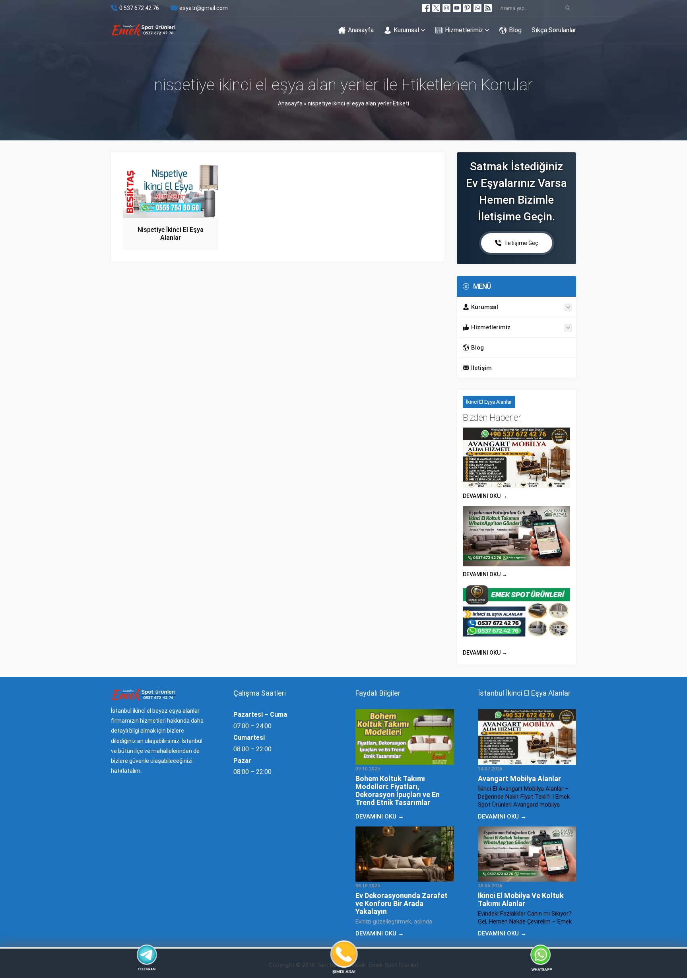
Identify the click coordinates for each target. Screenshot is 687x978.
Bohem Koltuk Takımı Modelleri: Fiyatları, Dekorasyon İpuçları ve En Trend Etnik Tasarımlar (397, 790)
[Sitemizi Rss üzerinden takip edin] (488, 8)
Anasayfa (290, 103)
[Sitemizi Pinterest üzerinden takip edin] (467, 8)
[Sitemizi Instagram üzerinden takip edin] (446, 8)
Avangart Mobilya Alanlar (519, 778)
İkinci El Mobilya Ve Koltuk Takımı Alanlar (521, 899)
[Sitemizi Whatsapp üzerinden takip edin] (477, 8)
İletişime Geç (521, 243)
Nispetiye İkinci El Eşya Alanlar (171, 233)
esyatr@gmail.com (203, 8)
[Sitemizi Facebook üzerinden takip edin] (426, 8)
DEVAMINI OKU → (485, 496)
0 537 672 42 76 (139, 8)
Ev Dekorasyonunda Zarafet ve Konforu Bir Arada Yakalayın (401, 903)
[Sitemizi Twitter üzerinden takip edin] (436, 8)
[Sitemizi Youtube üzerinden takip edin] (457, 8)
